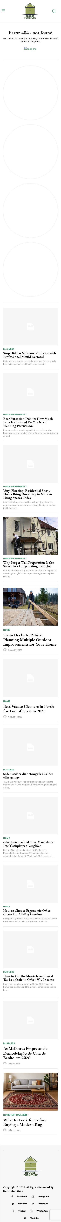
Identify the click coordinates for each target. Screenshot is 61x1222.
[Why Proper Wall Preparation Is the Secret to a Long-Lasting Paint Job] (30, 536)
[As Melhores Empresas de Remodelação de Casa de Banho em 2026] (30, 1020)
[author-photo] (5, 650)
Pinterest (43, 1203)
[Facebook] (12, 1196)
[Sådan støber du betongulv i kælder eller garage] (30, 747)
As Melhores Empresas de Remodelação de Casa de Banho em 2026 (25, 1053)
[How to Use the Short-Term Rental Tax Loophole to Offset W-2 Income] (30, 949)
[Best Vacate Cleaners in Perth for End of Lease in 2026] (30, 678)
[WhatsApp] (31, 1211)
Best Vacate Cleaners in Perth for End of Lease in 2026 (28, 709)
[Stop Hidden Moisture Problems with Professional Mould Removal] (30, 327)
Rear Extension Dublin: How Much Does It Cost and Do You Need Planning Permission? (28, 422)
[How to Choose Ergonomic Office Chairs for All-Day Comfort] (30, 884)
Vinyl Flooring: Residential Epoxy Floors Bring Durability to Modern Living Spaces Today (27, 494)
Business (8, 349)
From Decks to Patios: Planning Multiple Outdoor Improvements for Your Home (29, 639)
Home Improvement (15, 415)
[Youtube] (25, 1218)
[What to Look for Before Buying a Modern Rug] (30, 1092)
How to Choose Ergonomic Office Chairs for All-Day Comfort (26, 912)
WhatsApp (42, 1211)
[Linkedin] (13, 1204)
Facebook (22, 1196)
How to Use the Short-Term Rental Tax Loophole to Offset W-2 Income (28, 978)
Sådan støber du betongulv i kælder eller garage (28, 775)
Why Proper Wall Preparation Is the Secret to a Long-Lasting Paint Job (28, 564)
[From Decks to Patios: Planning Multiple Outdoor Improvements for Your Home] (30, 607)
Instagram (43, 1196)
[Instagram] (33, 1196)
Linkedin (22, 1203)
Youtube (34, 1218)
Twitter (22, 1211)
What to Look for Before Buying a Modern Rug (25, 1122)
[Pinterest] (33, 1204)
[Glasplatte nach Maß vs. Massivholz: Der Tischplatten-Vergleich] (30, 816)
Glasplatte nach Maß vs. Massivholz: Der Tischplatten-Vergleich (28, 844)
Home (6, 630)
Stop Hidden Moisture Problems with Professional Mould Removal (29, 355)
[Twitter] (13, 1211)
